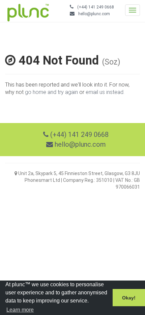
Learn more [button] (20, 310)
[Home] (25, 11)
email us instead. (105, 92)
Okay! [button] (129, 297)
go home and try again (51, 92)
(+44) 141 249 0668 (95, 7)
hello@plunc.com (94, 13)
